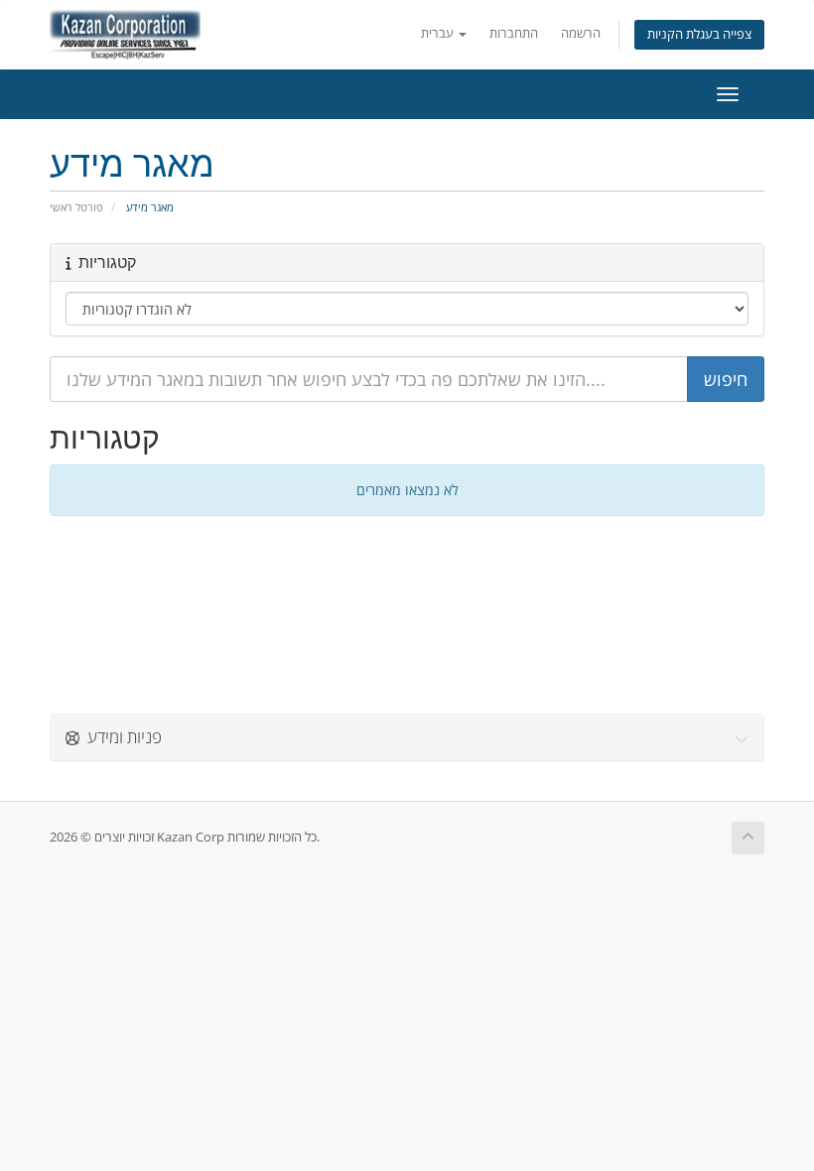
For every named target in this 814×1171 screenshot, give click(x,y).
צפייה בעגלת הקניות (699, 34)
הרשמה (581, 33)
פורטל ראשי (76, 206)
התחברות (513, 33)
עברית (439, 33)
